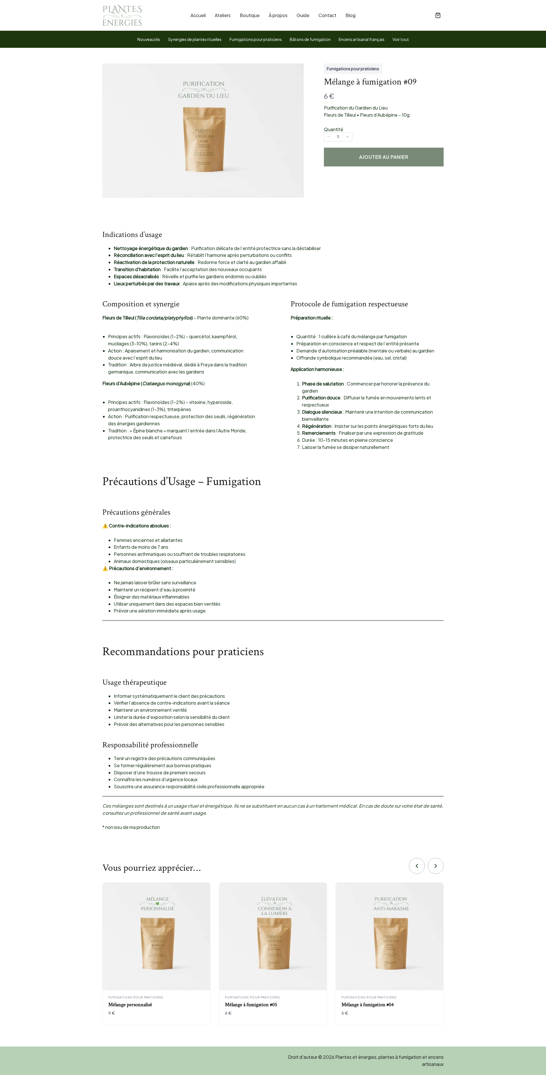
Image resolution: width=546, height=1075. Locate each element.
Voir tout (400, 39)
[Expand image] (296, 71)
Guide (303, 15)
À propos (278, 15)
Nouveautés (148, 39)
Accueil (198, 15)
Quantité (333, 129)
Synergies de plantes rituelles (195, 39)
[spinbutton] (338, 137)
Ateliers (223, 15)
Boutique (250, 15)
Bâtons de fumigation (310, 39)
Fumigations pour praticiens (255, 39)
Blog (350, 15)
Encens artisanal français (361, 39)
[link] (417, 866)
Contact (327, 15)
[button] (438, 15)
